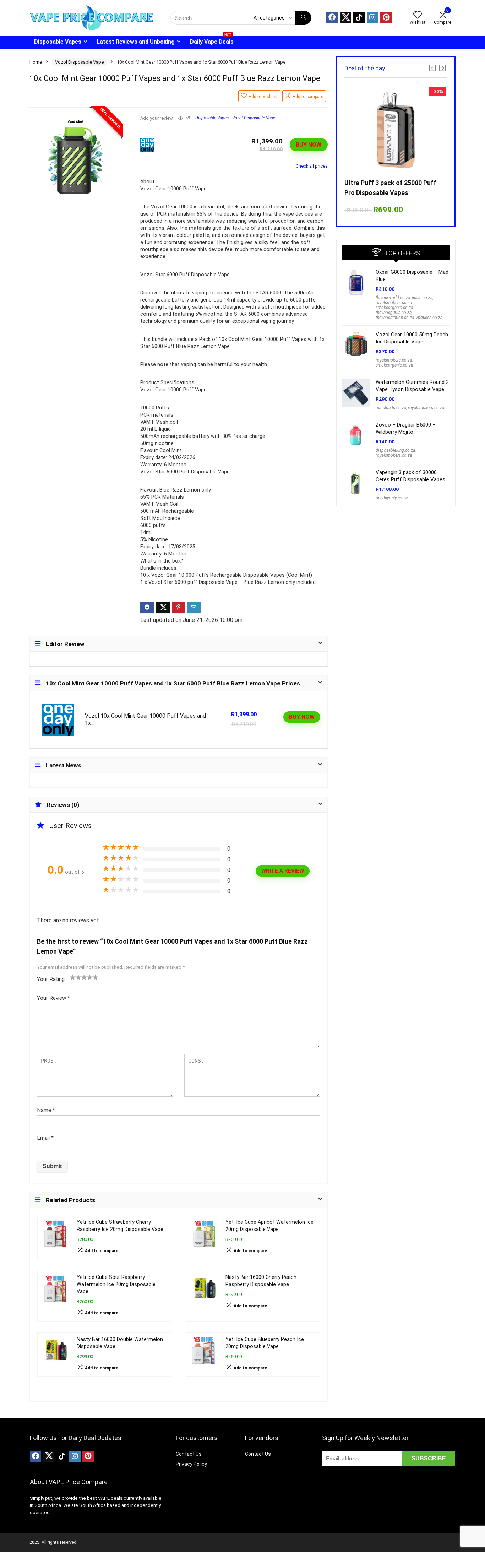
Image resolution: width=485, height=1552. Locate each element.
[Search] (303, 18)
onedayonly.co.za (392, 497)
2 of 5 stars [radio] (75, 977)
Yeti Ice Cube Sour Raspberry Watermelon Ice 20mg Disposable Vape (116, 1284)
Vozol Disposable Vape (79, 62)
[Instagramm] (372, 17)
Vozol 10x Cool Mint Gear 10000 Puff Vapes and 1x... (145, 719)
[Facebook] (332, 17)
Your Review (53, 998)
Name (46, 1110)
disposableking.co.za (395, 450)
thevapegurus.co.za (394, 312)
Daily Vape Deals (212, 40)
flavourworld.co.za (393, 297)
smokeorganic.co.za (394, 307)
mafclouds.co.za (391, 407)
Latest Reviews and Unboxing (136, 41)
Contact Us (189, 1454)
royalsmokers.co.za (394, 302)
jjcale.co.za (422, 297)
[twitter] (345, 17)
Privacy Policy (191, 1464)
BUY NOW (308, 144)
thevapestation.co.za (395, 317)
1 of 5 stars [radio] (73, 977)
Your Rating (51, 979)
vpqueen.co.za (429, 317)
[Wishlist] (417, 16)
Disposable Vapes (57, 41)
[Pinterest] (386, 17)
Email (45, 1138)
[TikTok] (359, 17)
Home (35, 62)
